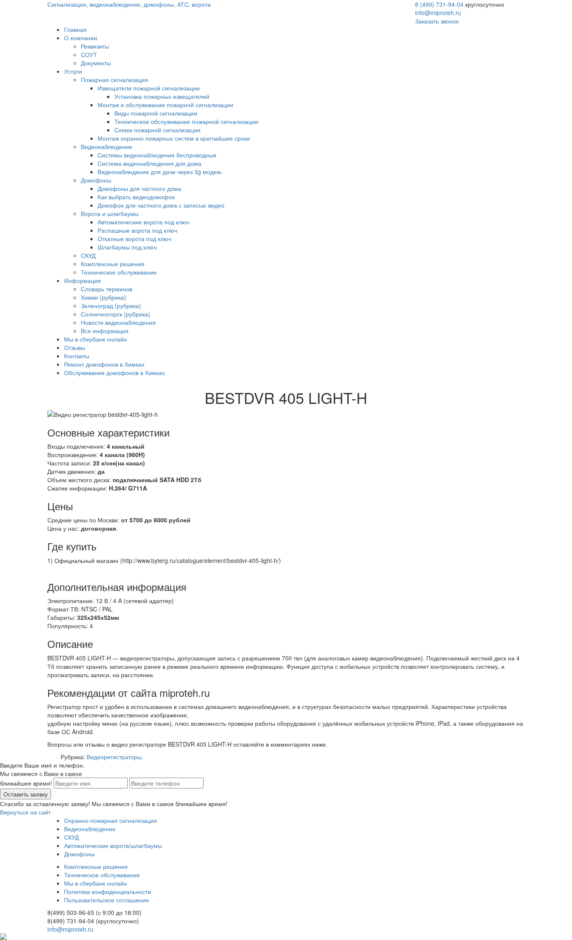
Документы (96, 63)
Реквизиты (95, 46)
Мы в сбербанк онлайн (95, 339)
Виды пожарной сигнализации (155, 113)
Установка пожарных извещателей (161, 96)
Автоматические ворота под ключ (143, 222)
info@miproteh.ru (438, 12)
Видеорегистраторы (114, 757)
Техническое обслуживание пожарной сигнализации (186, 121)
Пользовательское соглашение (106, 900)
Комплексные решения (112, 263)
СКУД (88, 255)
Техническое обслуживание (119, 272)
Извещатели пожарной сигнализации (149, 88)
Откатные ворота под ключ (134, 238)
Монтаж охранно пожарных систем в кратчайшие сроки (174, 138)
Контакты (76, 356)
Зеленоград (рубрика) (111, 305)
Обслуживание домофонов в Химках (114, 372)
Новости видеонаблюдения (118, 322)
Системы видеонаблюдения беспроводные (157, 155)
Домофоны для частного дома (139, 188)
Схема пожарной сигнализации (157, 130)
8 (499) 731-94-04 (439, 4)
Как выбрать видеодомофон (136, 197)
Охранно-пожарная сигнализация (110, 820)
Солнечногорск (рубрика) (115, 314)
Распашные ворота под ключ (137, 230)
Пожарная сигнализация (114, 79)
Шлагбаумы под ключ (127, 247)
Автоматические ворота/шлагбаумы (113, 845)
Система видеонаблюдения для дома (149, 163)
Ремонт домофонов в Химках (104, 364)
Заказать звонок (437, 21)
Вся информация (105, 330)
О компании (80, 37)
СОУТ (89, 54)
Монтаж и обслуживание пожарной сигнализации (165, 104)
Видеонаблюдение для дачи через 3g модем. (160, 171)
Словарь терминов (106, 289)
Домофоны (96, 180)
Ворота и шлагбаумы (110, 213)
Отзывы (74, 347)
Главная (75, 29)
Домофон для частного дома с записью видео (161, 205)
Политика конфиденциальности (107, 891)
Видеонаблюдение (106, 146)
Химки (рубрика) (103, 297)
